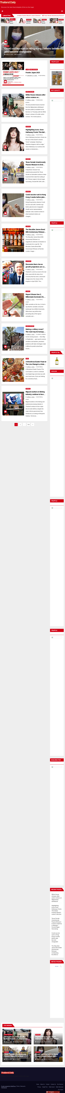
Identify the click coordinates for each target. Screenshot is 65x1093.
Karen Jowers (41, 334)
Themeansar (4, 1087)
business (61, 19)
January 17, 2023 (32, 75)
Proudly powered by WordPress (8, 1086)
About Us (42, 1084)
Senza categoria (12, 19)
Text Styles (60, 1089)
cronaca (44, 19)
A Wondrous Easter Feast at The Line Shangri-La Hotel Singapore (36, 364)
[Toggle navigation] (62, 11)
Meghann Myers (18, 1041)
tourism (28, 291)
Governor (28, 261)
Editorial (19, 54)
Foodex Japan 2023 (33, 73)
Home (37, 1084)
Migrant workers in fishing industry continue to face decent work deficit (35, 394)
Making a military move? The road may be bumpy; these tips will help (35, 331)
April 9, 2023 (9, 54)
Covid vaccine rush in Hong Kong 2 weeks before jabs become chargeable (36, 197)
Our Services (60, 1084)
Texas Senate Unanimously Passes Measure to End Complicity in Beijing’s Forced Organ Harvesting (57, 924)
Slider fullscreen (59, 1087)
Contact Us (53, 1084)
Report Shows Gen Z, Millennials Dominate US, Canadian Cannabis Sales (35, 296)
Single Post (45, 1087)
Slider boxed (52, 1087)
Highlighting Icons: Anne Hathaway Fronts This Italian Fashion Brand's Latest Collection (46, 1040)
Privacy (39, 1087)
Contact (47, 1084)
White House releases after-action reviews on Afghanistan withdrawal (36, 97)
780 (28, 424)
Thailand (28, 226)
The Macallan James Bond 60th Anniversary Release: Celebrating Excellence (35, 231)
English (51, 1092)
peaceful (29, 19)
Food (27, 69)
